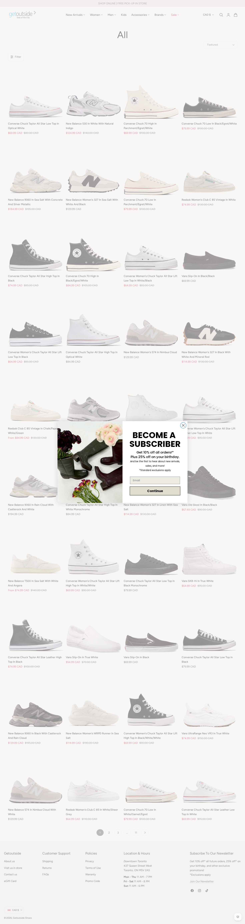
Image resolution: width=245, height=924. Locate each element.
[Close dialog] (183, 425)
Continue (155, 491)
